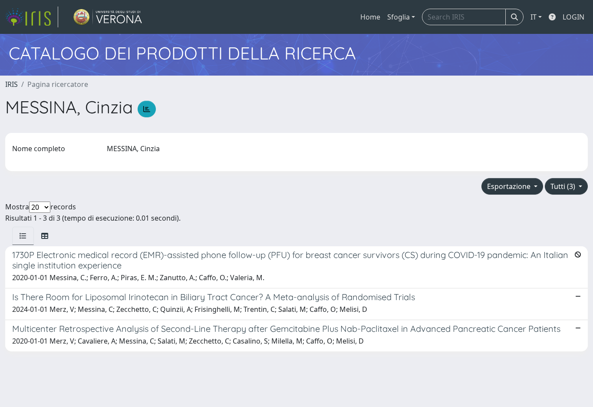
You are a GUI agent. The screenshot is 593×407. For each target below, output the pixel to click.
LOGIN (573, 17)
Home (370, 17)
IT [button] (533, 17)
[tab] (23, 236)
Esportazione (509, 186)
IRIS (11, 84)
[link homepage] (31, 17)
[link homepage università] (108, 17)
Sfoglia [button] (398, 17)
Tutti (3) (563, 186)
